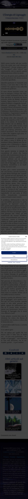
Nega (14, 256)
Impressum (18, 262)
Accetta (14, 252)
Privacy (14, 262)
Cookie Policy (10, 262)
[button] (26, 236)
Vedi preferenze (14, 259)
